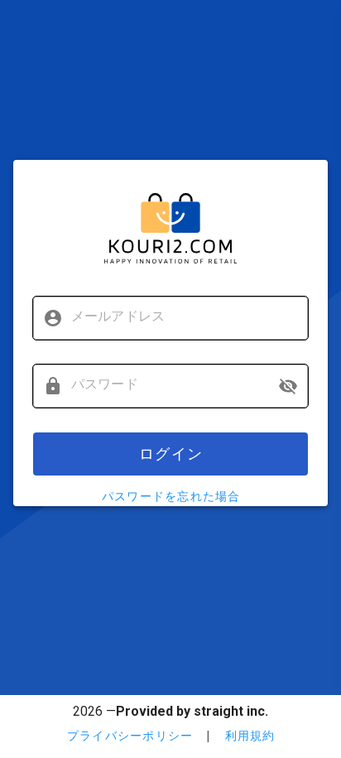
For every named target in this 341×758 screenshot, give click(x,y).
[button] (288, 386)
